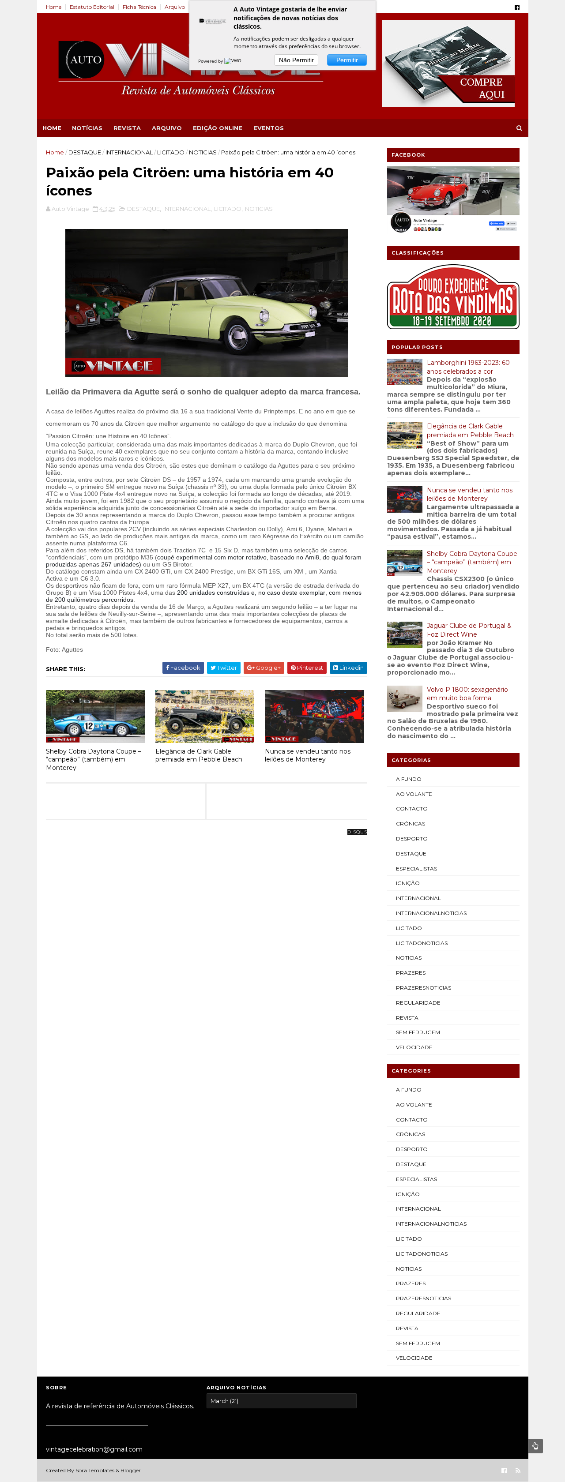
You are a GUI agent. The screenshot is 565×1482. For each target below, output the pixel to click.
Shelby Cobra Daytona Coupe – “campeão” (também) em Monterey (93, 759)
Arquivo (175, 7)
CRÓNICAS (410, 823)
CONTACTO (412, 808)
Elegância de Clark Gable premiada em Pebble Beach (198, 755)
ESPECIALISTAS (416, 868)
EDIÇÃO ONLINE (217, 127)
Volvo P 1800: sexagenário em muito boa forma (467, 694)
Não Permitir (296, 60)
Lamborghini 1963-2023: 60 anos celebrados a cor (468, 367)
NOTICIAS (203, 152)
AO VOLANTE (414, 794)
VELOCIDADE (414, 1047)
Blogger (131, 1470)
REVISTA (127, 127)
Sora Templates (94, 1470)
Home (53, 7)
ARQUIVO (167, 127)
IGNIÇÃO (408, 883)
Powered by (211, 61)
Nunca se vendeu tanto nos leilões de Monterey (307, 755)
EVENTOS (268, 127)
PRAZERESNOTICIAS (423, 987)
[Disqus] (206, 942)
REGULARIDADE (418, 1002)
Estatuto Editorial (92, 7)
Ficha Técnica (139, 7)
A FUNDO (409, 779)
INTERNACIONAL (129, 152)
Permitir (347, 60)
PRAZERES (411, 972)
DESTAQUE (84, 152)
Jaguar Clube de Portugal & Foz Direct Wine (469, 630)
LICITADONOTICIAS (422, 943)
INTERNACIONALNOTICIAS (431, 913)
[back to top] (535, 1446)
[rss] (518, 1470)
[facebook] (517, 7)
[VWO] (233, 61)
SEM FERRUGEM (418, 1032)
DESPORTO (412, 838)
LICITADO (171, 152)
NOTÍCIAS (87, 127)
